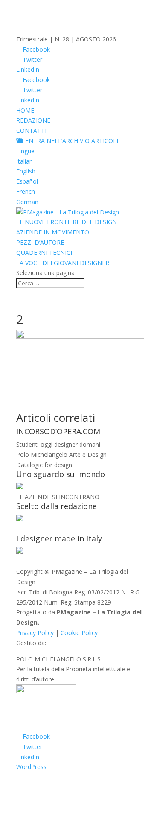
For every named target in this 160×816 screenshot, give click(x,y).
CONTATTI (31, 130)
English (25, 171)
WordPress (31, 767)
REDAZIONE (33, 120)
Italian (24, 161)
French (25, 191)
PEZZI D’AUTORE (40, 242)
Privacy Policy (35, 633)
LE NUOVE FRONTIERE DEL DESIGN (66, 222)
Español (27, 181)
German (27, 202)
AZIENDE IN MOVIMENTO (52, 232)
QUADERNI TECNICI (44, 253)
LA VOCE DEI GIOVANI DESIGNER (62, 263)
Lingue (25, 151)
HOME (25, 110)
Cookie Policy (79, 633)
